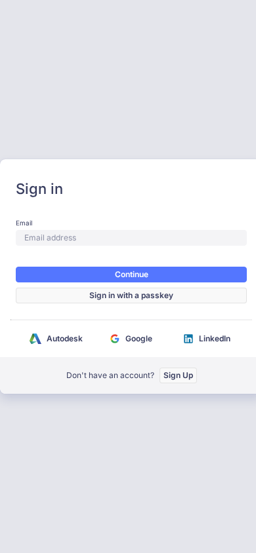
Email (24, 223)
